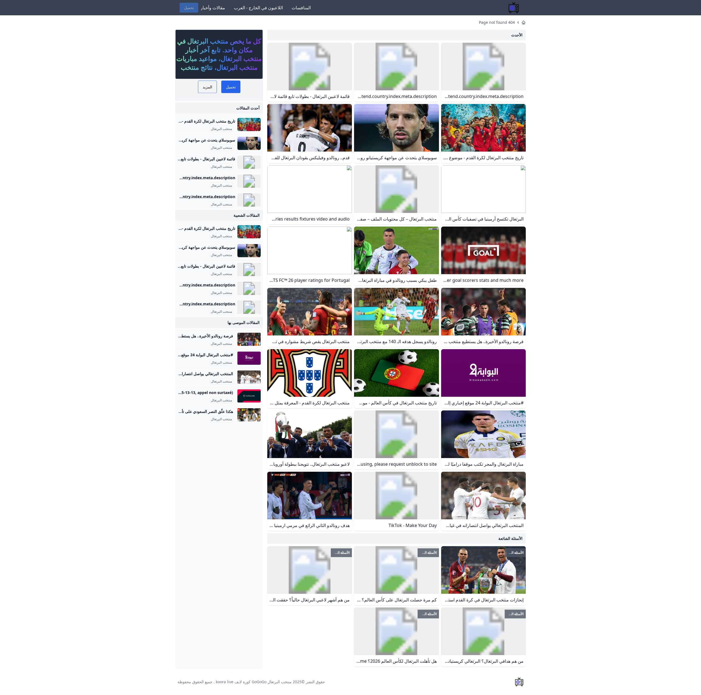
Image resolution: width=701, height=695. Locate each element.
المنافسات (301, 8)
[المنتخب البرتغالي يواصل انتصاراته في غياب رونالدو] (249, 377)
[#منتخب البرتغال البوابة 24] (249, 358)
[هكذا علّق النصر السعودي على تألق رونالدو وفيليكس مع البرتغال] (249, 414)
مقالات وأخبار (212, 8)
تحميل (189, 7)
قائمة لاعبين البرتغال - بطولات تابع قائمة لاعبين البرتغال (191, 158)
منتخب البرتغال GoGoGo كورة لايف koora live (254, 681)
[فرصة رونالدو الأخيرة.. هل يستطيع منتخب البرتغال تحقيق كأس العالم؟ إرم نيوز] (249, 339)
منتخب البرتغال (221, 129)
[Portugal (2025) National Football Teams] (249, 181)
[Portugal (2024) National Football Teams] (249, 200)
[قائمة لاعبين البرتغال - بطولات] (249, 162)
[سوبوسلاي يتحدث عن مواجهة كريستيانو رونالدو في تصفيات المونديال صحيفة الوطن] (249, 143)
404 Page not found (497, 22)
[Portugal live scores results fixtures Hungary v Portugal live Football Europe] (249, 395)
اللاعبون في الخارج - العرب (258, 8)
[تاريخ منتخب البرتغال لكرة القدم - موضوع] (249, 124)
